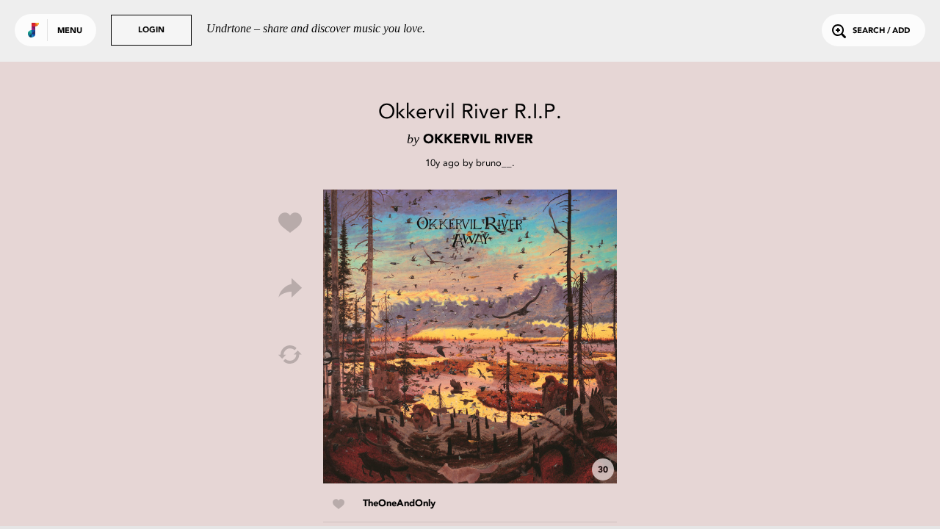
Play (470, 336)
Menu (69, 31)
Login (151, 30)
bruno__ (494, 162)
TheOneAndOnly (399, 503)
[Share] (290, 289)
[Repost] (290, 355)
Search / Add (881, 31)
